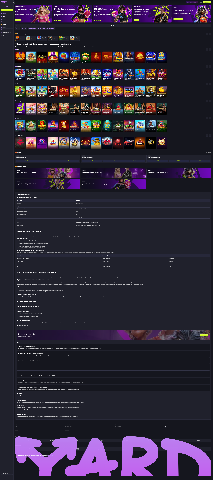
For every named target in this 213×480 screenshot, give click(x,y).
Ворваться (97, 20)
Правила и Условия (68, 426)
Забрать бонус (204, 334)
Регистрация (7, 9)
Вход (7, 6)
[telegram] (165, 427)
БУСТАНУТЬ (57, 20)
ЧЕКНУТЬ (137, 20)
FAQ (16, 428)
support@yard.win (118, 426)
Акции (16, 426)
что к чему (18, 20)
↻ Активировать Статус (192, 2)
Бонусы (16, 431)
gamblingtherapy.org (50, 455)
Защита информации (69, 428)
